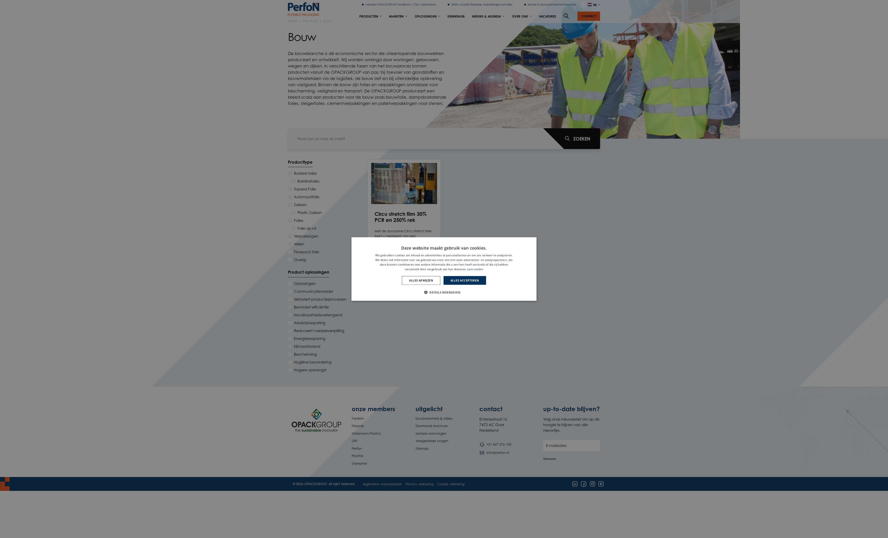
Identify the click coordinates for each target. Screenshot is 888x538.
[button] (444, 292)
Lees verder (475, 269)
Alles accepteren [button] (464, 280)
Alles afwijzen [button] (421, 280)
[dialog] (444, 269)
